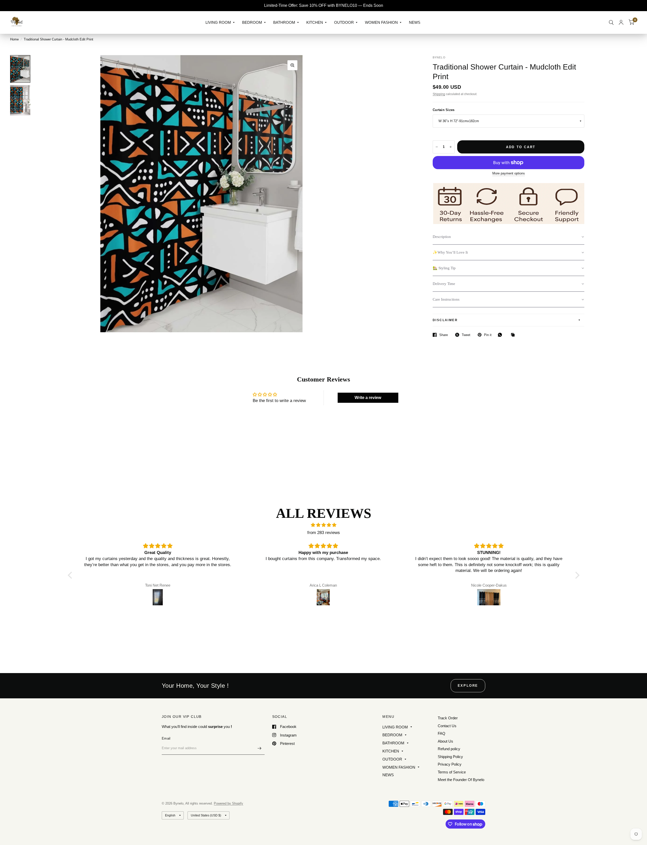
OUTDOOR (344, 22)
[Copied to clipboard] (514, 335)
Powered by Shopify (228, 803)
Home (14, 39)
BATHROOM (284, 22)
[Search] (611, 22)
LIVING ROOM (218, 22)
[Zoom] (292, 65)
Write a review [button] (368, 397)
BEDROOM (252, 22)
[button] (508, 237)
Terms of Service (452, 772)
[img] (323, 525)
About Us (445, 741)
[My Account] (621, 22)
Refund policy (449, 749)
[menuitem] (220, 22)
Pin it (488, 335)
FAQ (441, 733)
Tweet (466, 335)
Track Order (448, 718)
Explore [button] (468, 685)
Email (166, 738)
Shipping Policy (450, 756)
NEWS (414, 22)
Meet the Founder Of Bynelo (461, 779)
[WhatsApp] (501, 335)
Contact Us (447, 726)
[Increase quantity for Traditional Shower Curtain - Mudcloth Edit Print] (450, 147)
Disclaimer (445, 320)
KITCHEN (314, 22)
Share (443, 335)
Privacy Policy (449, 764)
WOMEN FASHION (381, 22)
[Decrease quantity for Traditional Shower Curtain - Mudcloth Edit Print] (437, 147)
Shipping (439, 94)
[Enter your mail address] (260, 748)
